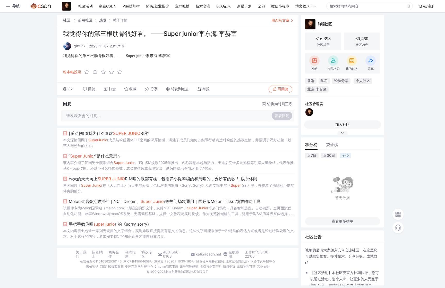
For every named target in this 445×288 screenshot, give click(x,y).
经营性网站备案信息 (210, 261)
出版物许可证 (246, 266)
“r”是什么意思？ (95, 156)
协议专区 (146, 254)
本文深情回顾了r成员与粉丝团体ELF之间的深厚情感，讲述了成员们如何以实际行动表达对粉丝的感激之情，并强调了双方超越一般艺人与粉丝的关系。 (177, 143)
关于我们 (81, 254)
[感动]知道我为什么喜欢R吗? (109, 133)
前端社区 (85, 20)
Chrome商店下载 (166, 266)
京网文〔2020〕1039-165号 (174, 261)
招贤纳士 (97, 254)
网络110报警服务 (112, 266)
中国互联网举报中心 (139, 266)
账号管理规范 (189, 266)
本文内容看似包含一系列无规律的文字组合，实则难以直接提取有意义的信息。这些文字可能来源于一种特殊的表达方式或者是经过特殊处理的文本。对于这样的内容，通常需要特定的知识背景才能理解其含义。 (178, 233)
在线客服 (233, 254)
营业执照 (263, 266)
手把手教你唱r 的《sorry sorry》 (110, 224)
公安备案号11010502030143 (101, 261)
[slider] (104, 72)
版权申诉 (229, 266)
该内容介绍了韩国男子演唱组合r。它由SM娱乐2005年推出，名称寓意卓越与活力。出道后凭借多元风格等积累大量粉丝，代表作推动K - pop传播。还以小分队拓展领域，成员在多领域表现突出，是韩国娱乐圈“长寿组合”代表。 (178, 165)
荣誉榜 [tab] (332, 144)
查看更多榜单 (342, 221)
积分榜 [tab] (311, 144)
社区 (67, 20)
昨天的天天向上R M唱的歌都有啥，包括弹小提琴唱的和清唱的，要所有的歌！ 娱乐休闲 (163, 178)
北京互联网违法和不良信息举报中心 (250, 261)
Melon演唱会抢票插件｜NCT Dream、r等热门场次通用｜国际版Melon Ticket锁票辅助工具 (165, 201)
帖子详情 (120, 20)
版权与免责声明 (210, 266)
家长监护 (92, 266)
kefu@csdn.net (208, 254)
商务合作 (113, 254)
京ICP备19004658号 (138, 261)
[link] (67, 20)
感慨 (102, 20)
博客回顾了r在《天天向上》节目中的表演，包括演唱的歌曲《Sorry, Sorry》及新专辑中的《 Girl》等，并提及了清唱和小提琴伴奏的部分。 (178, 188)
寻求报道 (130, 254)
